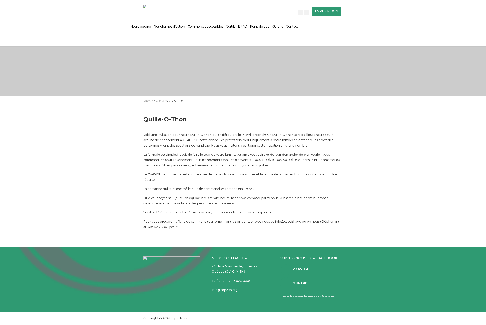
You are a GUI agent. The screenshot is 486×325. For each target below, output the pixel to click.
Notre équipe (140, 26)
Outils (230, 26)
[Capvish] (155, 6)
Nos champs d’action (169, 26)
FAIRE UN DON (326, 11)
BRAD (242, 26)
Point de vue (260, 26)
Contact (292, 26)
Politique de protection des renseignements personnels (307, 296)
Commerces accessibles (205, 26)
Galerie (277, 26)
